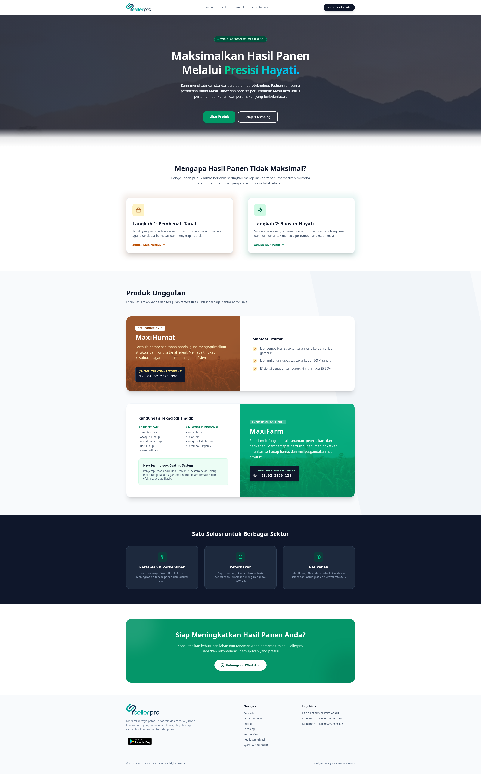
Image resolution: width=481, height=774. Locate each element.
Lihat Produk (219, 117)
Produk (240, 7)
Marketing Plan (260, 7)
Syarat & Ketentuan (256, 745)
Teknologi (250, 729)
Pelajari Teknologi (257, 117)
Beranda (210, 7)
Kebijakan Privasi (254, 739)
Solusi (226, 7)
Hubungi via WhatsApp (243, 665)
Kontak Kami (251, 734)
